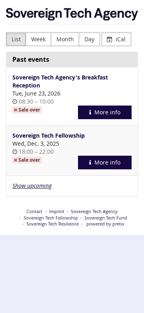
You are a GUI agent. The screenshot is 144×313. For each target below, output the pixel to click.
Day (89, 39)
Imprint (56, 211)
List (16, 39)
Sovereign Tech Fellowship (48, 135)
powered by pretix (105, 224)
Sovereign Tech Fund (105, 218)
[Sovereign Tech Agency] (72, 14)
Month (65, 39)
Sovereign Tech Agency (94, 211)
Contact (34, 211)
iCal (120, 39)
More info (106, 112)
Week (38, 39)
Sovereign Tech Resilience (52, 224)
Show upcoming (32, 185)
